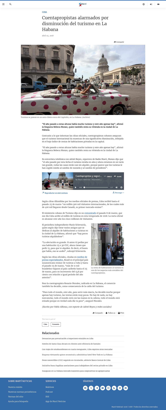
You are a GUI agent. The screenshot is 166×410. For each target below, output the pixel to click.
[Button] (119, 42)
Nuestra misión (15, 387)
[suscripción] (125, 388)
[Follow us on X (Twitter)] (91, 388)
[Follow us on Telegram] (97, 388)
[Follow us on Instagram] (108, 388)
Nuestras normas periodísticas (22, 392)
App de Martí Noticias (56, 401)
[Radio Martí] (151, 4)
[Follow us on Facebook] (85, 388)
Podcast (49, 392)
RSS (47, 396)
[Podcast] (143, 4)
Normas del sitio (15, 396)
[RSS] (114, 388)
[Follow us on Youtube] (102, 388)
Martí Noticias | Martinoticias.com (92, 180)
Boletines (50, 387)
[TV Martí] (158, 4)
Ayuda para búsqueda (18, 401)
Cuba (44, 12)
